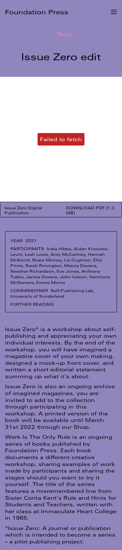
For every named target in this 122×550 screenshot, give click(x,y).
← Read (61, 34)
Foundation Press (36, 12)
